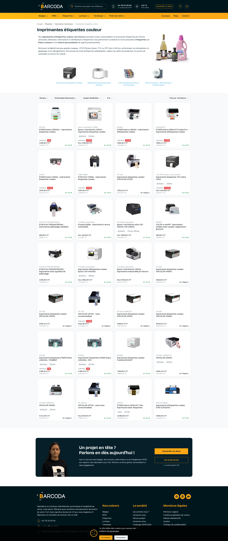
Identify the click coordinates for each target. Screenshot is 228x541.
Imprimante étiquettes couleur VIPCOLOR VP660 (170, 315)
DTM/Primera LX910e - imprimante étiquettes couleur (54, 178)
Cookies (166, 521)
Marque (43, 98)
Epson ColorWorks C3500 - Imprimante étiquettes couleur (92, 130)
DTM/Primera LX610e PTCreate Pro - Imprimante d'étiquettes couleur (172, 130)
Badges (105, 512)
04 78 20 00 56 (171, 460)
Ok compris (105, 538)
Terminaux (106, 524)
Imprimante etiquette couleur (69, 83)
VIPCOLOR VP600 (164, 358)
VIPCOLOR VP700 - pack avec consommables (91, 406)
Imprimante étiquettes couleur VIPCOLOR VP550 (170, 270)
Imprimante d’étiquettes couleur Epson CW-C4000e (92, 270)
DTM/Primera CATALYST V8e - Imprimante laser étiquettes (130, 406)
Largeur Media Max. (91, 98)
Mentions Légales (170, 512)
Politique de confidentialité (174, 524)
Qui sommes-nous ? (141, 512)
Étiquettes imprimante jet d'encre (99, 84)
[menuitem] (43, 16)
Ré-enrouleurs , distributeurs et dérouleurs (159, 84)
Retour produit (139, 518)
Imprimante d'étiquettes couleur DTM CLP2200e (170, 406)
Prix (109, 98)
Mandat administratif (171, 518)
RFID (104, 515)
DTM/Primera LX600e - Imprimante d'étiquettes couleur (133, 130)
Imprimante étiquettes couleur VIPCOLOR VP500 (53, 315)
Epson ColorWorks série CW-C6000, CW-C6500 (130, 225)
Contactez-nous (139, 515)
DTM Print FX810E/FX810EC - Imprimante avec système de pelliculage (52, 271)
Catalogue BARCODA (142, 524)
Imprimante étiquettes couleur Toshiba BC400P (131, 359)
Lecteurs (106, 521)
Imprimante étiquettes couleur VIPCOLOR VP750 (131, 178)
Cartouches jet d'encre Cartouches (129, 84)
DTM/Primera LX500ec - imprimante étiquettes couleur (55, 130)
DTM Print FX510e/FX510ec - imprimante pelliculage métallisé (53, 225)
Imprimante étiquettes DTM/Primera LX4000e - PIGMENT (55, 359)
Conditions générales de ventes (176, 515)
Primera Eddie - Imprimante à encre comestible (94, 225)
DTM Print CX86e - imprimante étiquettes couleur (92, 178)
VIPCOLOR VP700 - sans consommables (89, 315)
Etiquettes (107, 518)
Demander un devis (164, 6)
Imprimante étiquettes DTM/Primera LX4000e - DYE (94, 359)
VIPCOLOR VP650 (47, 405)
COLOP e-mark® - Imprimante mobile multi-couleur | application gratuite (171, 226)
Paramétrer (121, 538)
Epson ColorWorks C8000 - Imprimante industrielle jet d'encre (132, 270)
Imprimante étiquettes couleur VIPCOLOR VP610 (131, 315)
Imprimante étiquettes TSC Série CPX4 (171, 178)
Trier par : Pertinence (177, 98)
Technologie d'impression (64, 98)
